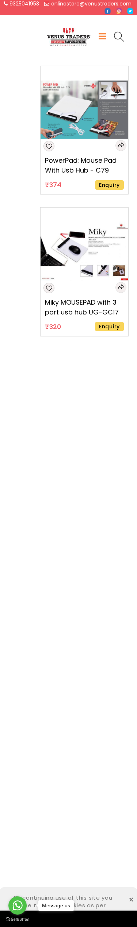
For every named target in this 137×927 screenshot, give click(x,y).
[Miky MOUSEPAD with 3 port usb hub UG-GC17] (84, 251)
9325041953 (24, 3)
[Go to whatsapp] (17, 905)
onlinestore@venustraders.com (91, 3)
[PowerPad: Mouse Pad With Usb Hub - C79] (84, 109)
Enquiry (109, 185)
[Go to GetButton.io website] (17, 919)
